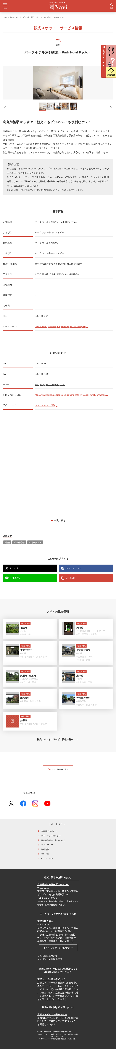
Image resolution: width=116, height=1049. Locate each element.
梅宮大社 (24, 698)
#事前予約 (81, 701)
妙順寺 (23, 720)
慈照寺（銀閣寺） (29, 675)
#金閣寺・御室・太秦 (30, 701)
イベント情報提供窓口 (50, 959)
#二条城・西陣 (35, 542)
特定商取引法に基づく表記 (53, 840)
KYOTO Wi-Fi (47, 858)
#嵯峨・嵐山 (26, 634)
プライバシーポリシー (51, 836)
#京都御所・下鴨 (84, 656)
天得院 (79, 627)
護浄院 (79, 675)
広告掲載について (48, 956)
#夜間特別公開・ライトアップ (90, 631)
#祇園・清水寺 (40, 724)
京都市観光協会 (45, 921)
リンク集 (45, 854)
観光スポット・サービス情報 (19, 17)
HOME (5, 17)
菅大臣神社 (26, 650)
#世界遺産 (33, 679)
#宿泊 (7, 542)
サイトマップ (47, 845)
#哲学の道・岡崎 (28, 682)
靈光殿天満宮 (83, 650)
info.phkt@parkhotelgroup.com (50, 384)
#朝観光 (24, 679)
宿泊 (32, 17)
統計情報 (45, 849)
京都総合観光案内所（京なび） (53, 884)
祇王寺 (23, 627)
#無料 (23, 653)
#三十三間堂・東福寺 (86, 634)
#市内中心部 (19, 542)
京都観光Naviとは (49, 831)
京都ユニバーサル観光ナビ (50, 979)
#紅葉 (23, 631)
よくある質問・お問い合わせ (58, 947)
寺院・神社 (25, 624)
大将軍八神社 (83, 698)
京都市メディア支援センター (52, 1014)
